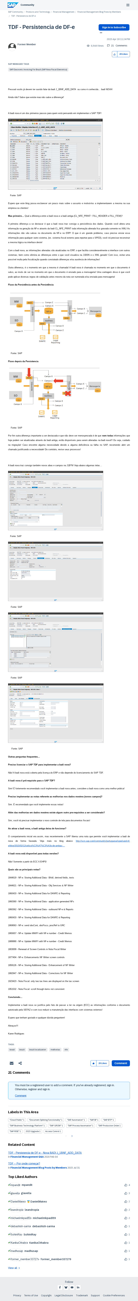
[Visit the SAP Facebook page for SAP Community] (60, 1287)
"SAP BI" (93, 1120)
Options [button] (100, 33)
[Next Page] (71, 1136)
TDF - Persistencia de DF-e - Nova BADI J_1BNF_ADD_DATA (45, 1152)
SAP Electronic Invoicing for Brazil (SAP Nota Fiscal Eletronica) (38, 69)
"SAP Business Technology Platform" (26, 1125)
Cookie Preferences (114, 1295)
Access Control (52, 1131)
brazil (22, 1049)
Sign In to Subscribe (114, 27)
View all (12, 1268)
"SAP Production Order (108, 1125)
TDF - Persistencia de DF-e (41, 27)
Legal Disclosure (64, 1295)
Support (95, 1295)
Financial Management (63, 12)
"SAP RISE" (14, 1131)
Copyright (46, 1295)
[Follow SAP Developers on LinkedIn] (78, 1287)
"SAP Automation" (75, 1120)
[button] (114, 54)
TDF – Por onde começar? (24, 1163)
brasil (12, 1049)
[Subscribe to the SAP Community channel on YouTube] (72, 1287)
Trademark (82, 1295)
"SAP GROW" (55, 1125)
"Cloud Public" (16, 1120)
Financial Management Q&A (27, 1156)
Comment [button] (120, 1063)
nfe (66, 1049)
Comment (20, 1095)
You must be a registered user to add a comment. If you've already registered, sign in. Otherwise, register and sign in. (64, 1087)
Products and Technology (38, 12)
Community (27, 5)
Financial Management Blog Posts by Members (99, 12)
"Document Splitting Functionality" (45, 1120)
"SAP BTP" (107, 1120)
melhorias (55, 1049)
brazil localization (37, 1049)
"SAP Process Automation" (80, 1125)
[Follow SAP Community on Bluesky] (66, 1287)
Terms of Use (31, 1295)
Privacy (17, 1295)
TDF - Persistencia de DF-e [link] (23, 16)
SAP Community (15, 12)
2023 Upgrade (32, 1131)
